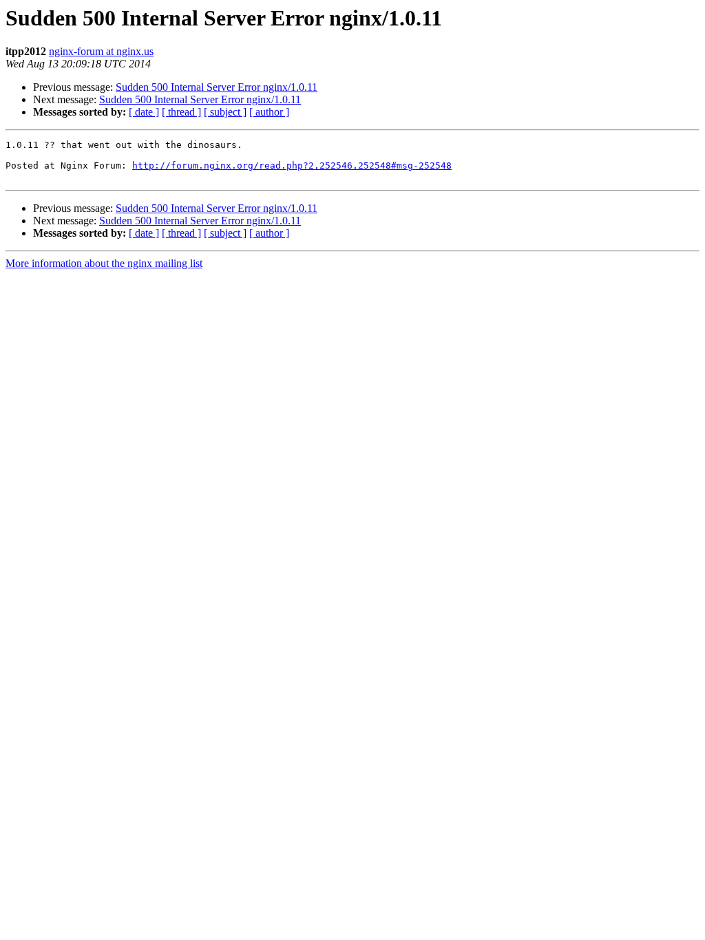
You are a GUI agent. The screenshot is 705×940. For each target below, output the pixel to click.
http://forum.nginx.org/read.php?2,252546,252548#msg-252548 (292, 165)
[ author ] (269, 112)
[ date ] (144, 112)
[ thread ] (181, 112)
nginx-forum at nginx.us (101, 51)
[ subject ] (225, 112)
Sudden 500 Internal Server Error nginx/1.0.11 (216, 87)
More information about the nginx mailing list (104, 263)
